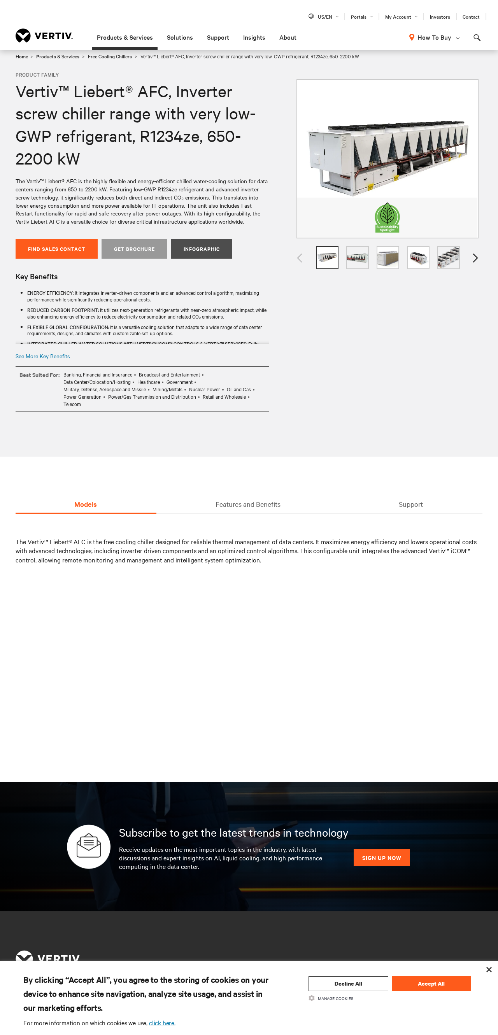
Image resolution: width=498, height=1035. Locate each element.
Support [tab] (411, 503)
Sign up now (382, 857)
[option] (387, 158)
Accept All (431, 983)
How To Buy (434, 37)
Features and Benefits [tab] (248, 503)
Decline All (348, 983)
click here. (162, 1022)
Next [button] (475, 257)
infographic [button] (202, 248)
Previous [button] (300, 257)
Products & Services (125, 37)
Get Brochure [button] (134, 248)
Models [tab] (85, 504)
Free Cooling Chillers (110, 56)
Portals (358, 16)
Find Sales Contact (56, 248)
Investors (440, 16)
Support (218, 37)
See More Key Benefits (43, 356)
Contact (471, 16)
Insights (254, 37)
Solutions (180, 37)
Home (22, 56)
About (287, 37)
